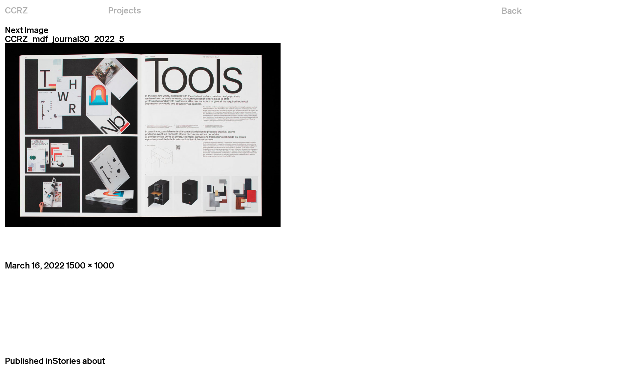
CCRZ (16, 10)
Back (512, 10)
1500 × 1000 (90, 265)
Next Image (27, 30)
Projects (124, 10)
